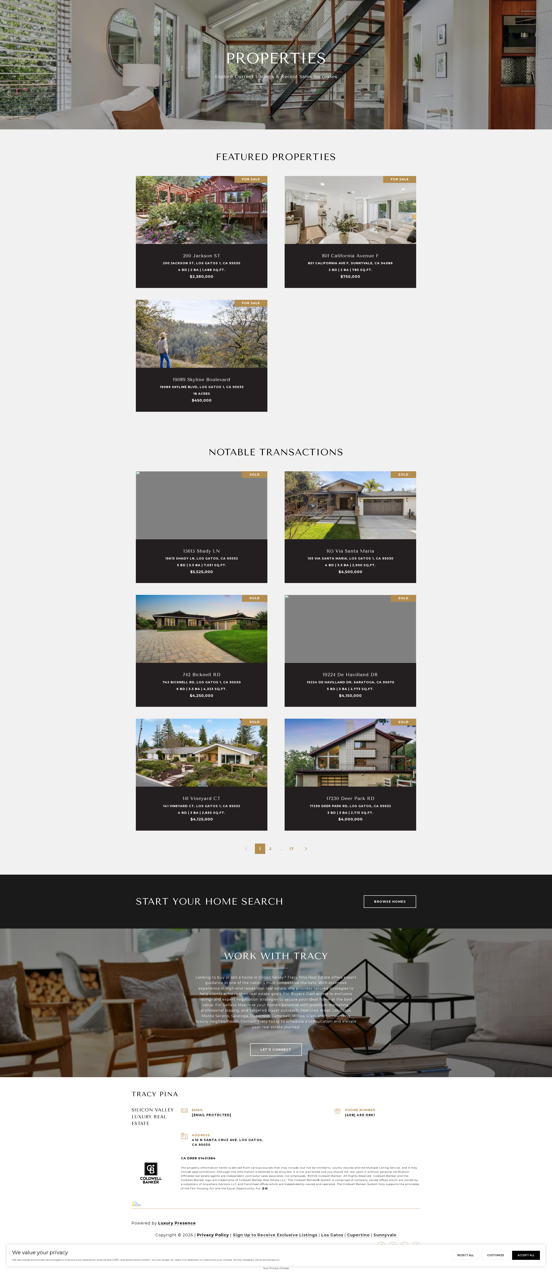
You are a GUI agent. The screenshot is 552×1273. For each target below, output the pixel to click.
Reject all (465, 1255)
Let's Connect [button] (276, 1049)
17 (291, 849)
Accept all (526, 1255)
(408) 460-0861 (360, 1115)
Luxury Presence (177, 1223)
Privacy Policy (213, 1235)
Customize (495, 1255)
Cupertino (358, 1235)
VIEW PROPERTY (201, 230)
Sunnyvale (385, 1235)
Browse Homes (390, 902)
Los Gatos (332, 1235)
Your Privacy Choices (276, 1268)
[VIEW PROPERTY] (201, 226)
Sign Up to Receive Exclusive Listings (275, 1235)
